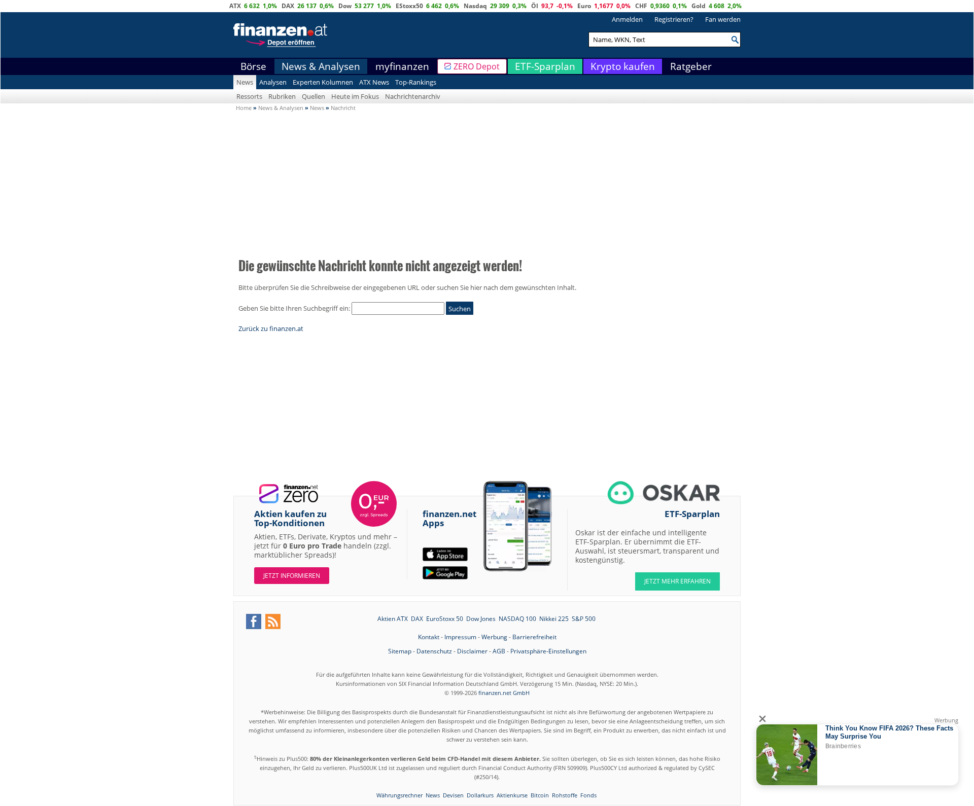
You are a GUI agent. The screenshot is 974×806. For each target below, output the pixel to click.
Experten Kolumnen (323, 82)
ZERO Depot (477, 66)
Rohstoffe (564, 795)
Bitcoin (540, 795)
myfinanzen (402, 66)
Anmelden (627, 19)
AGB (499, 651)
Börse (253, 66)
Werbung (494, 637)
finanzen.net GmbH (504, 693)
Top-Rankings (415, 82)
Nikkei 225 (554, 618)
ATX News (374, 82)
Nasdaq (475, 6)
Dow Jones (481, 618)
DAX (288, 6)
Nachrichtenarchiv (412, 96)
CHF (641, 6)
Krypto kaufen (622, 66)
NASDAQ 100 (517, 618)
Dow (345, 6)
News (244, 82)
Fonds (588, 795)
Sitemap (399, 651)
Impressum (460, 637)
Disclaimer (472, 651)
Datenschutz (434, 651)
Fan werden (723, 19)
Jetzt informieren (291, 575)
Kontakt (428, 637)
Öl (534, 6)
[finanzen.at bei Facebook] (253, 621)
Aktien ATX (392, 618)
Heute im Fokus (355, 96)
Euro (584, 6)
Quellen (313, 96)
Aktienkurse (512, 795)
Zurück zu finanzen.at (270, 328)
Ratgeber (691, 66)
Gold (698, 6)
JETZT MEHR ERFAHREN (677, 581)
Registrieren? (673, 19)
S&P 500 (584, 618)
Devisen (453, 795)
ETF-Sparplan (545, 66)
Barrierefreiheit (534, 637)
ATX (235, 6)
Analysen (273, 82)
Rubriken (282, 96)
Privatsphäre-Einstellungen (548, 651)
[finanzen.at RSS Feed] (273, 621)
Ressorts (249, 96)
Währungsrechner (399, 795)
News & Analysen (321, 66)
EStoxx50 (409, 6)
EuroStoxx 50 (444, 618)
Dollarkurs (480, 795)
